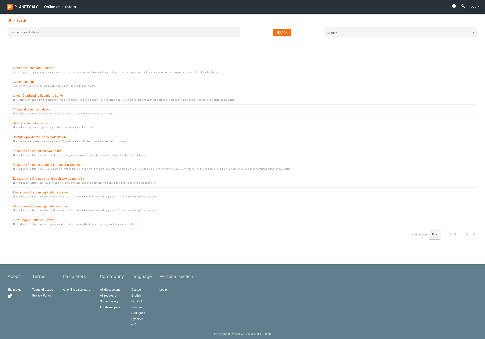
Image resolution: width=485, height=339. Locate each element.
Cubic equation (23, 82)
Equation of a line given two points (37, 151)
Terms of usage (42, 289)
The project (15, 289)
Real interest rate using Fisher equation (41, 192)
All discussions (110, 289)
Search (21, 20)
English (136, 295)
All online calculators (76, 289)
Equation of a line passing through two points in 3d (48, 178)
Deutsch (136, 289)
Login (475, 6)
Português (138, 313)
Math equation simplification (33, 68)
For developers (110, 307)
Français (136, 307)
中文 (134, 325)
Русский (137, 319)
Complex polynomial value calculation (39, 137)
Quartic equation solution (30, 123)
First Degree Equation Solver (33, 220)
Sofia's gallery (109, 301)
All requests (108, 295)
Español (136, 301)
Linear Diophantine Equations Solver (38, 95)
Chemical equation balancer (32, 109)
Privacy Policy (41, 295)
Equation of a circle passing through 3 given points (48, 165)
